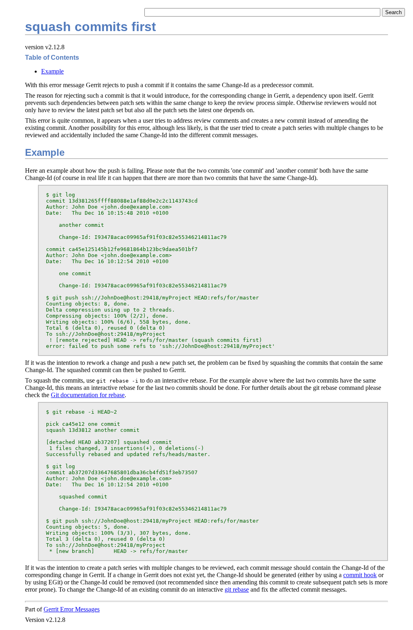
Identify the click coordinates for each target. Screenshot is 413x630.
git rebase (237, 589)
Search (393, 12)
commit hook (360, 574)
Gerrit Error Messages (72, 609)
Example (52, 71)
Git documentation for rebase (88, 394)
